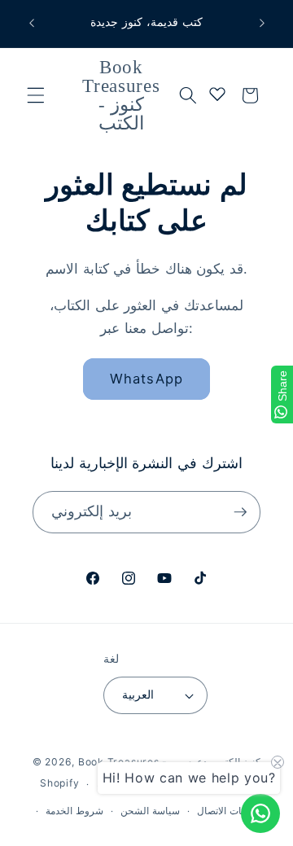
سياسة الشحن (150, 810)
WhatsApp (146, 378)
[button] (35, 95)
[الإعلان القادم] (262, 24)
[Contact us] (260, 813)
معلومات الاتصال (231, 810)
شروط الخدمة (74, 810)
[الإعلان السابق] (32, 24)
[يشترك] (240, 512)
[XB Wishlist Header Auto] (217, 94)
